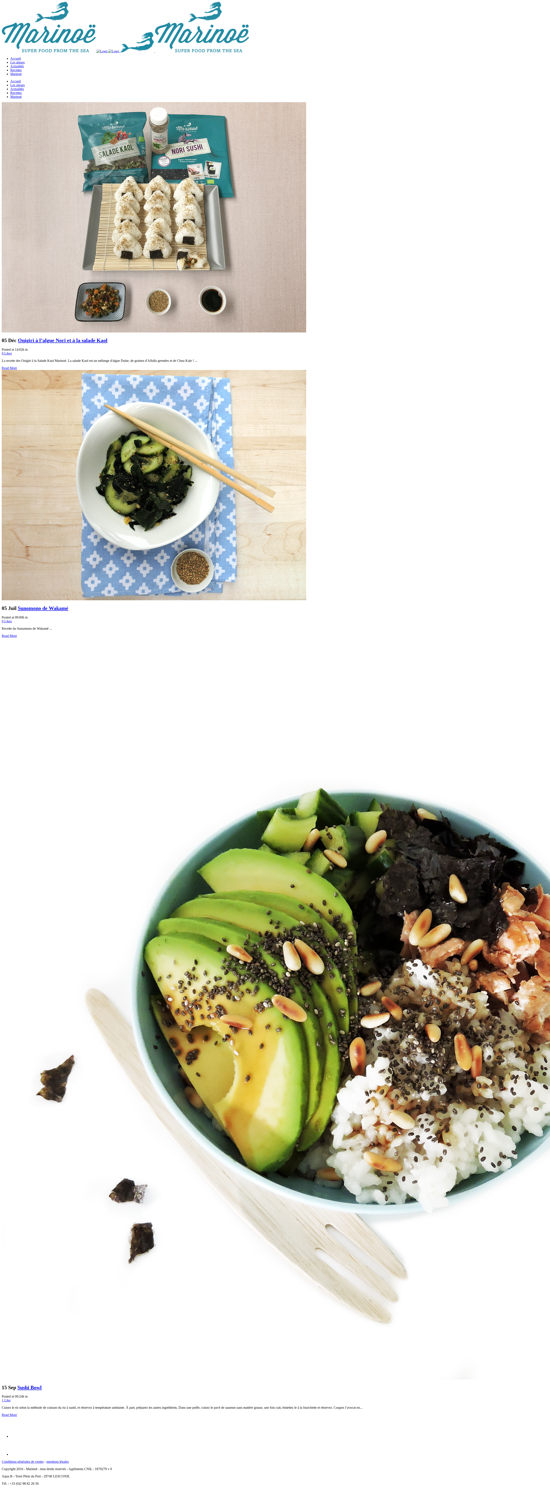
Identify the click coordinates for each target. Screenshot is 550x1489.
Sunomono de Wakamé (43, 608)
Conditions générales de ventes (23, 1461)
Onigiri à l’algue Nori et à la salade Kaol (62, 340)
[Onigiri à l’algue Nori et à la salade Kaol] (154, 331)
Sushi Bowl (29, 1387)
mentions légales (57, 1461)
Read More (9, 368)
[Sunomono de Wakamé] (154, 599)
